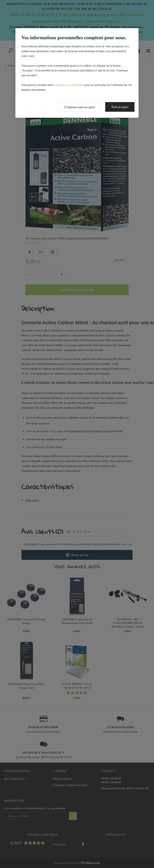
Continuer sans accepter (79, 107)
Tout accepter (120, 107)
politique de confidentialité (69, 85)
